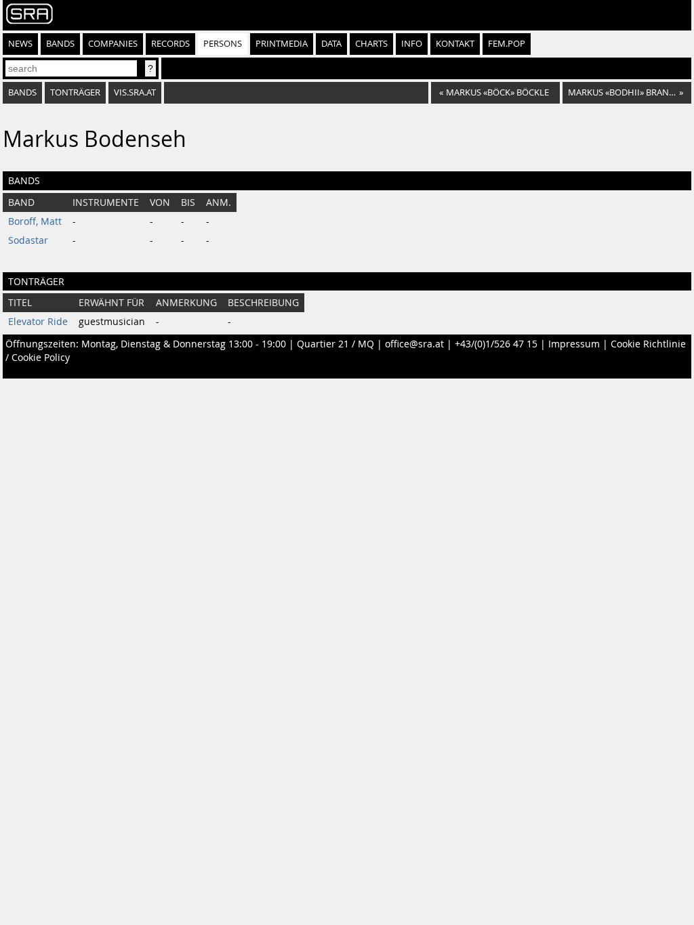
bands (22, 92)
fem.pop (506, 43)
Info (411, 43)
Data (331, 43)
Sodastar (28, 240)
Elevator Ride (38, 322)
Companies (113, 43)
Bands (60, 43)
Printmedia (282, 43)
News (20, 43)
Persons (222, 43)
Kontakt (455, 43)
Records (170, 43)
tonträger (75, 92)
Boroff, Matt (35, 221)
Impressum (574, 344)
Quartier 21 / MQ (335, 344)
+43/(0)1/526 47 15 (496, 344)
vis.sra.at (135, 92)
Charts (371, 43)
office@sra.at (414, 344)
